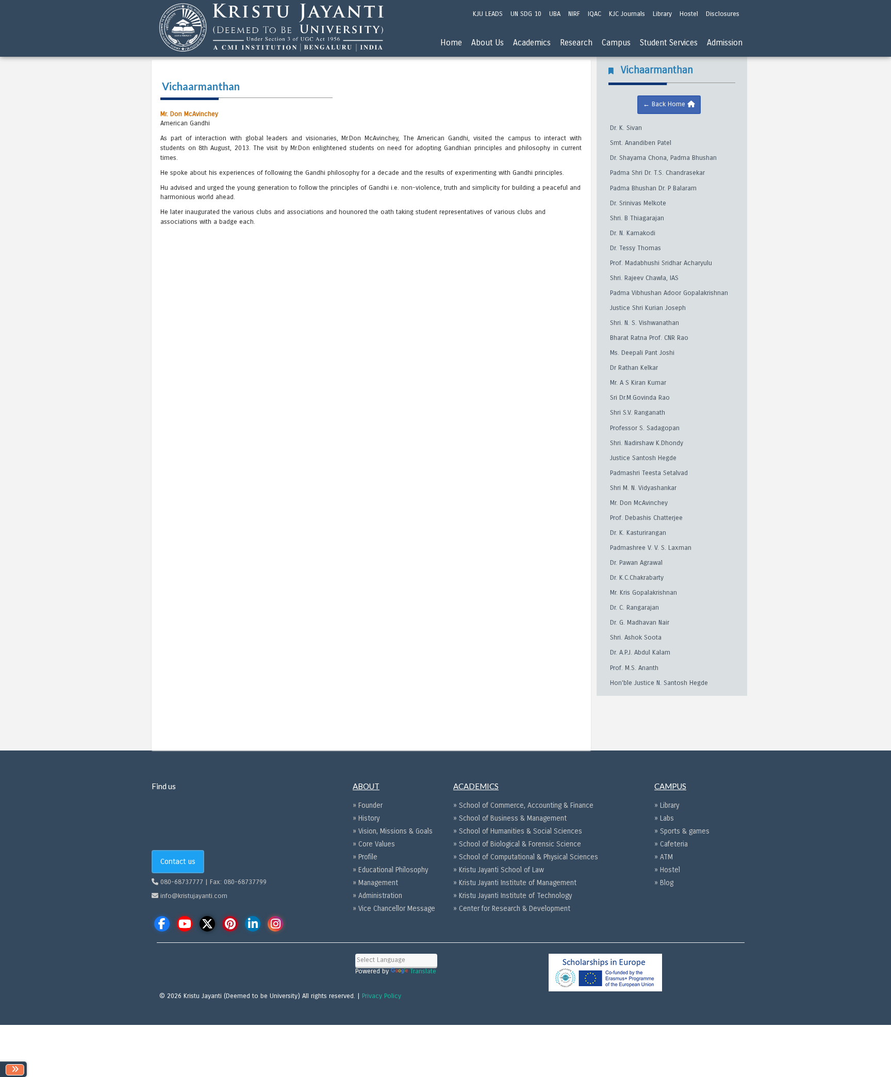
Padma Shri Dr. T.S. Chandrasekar (657, 173)
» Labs (664, 818)
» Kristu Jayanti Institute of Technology (512, 895)
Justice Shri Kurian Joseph (648, 308)
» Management (375, 882)
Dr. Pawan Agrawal (636, 563)
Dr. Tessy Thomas (635, 248)
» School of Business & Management (510, 818)
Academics (532, 42)
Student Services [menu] (669, 42)
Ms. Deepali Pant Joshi (642, 353)
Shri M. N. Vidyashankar (643, 488)
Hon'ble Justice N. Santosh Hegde (659, 683)
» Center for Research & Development (511, 908)
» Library (666, 805)
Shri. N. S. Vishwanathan (644, 323)
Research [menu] (576, 42)
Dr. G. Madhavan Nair (639, 622)
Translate (423, 971)
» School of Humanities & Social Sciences (517, 831)
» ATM (663, 857)
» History (366, 818)
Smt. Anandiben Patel (640, 143)
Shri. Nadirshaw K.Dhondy (646, 443)
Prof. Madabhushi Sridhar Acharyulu (661, 263)
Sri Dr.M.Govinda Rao (640, 398)
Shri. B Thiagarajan (637, 218)
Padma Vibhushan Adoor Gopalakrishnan (669, 293)
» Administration (377, 895)
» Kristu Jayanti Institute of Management (514, 882)
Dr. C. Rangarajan (634, 607)
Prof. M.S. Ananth (634, 668)
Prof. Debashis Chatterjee (646, 518)
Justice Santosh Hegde (643, 458)
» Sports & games (682, 831)
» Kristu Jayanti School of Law (498, 870)
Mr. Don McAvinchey (639, 503)
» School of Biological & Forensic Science (517, 844)
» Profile (365, 857)
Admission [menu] (724, 42)
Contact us (177, 861)
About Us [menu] (487, 42)
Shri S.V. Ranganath (637, 413)
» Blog (663, 882)
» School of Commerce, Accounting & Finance (523, 805)
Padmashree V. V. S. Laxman (650, 548)
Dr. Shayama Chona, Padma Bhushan (663, 158)
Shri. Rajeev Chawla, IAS (644, 278)
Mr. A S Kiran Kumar (638, 383)
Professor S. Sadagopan (645, 428)
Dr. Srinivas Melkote (638, 203)
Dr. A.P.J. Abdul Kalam (640, 652)
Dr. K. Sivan (626, 128)
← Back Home (665, 104)
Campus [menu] (616, 42)
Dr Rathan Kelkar (634, 368)
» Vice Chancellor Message (394, 908)
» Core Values (374, 844)
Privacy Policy (381, 996)
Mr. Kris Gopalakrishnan (643, 593)
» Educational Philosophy (390, 870)
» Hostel (667, 870)
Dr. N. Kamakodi (632, 233)
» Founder (368, 805)
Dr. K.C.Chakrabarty (637, 578)
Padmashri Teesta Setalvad (649, 473)
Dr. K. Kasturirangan (638, 533)
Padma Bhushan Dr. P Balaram (653, 188)
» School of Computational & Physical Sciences (525, 857)
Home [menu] (451, 42)
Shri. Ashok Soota (636, 637)
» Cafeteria (671, 844)
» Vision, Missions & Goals (393, 831)
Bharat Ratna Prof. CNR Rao (649, 338)
